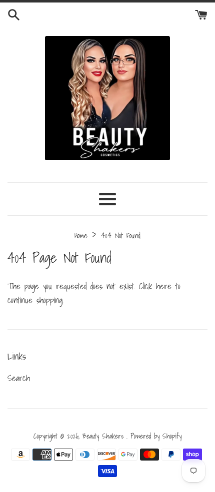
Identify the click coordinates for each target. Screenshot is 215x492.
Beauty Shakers (104, 436)
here (164, 286)
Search (19, 378)
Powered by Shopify (156, 436)
